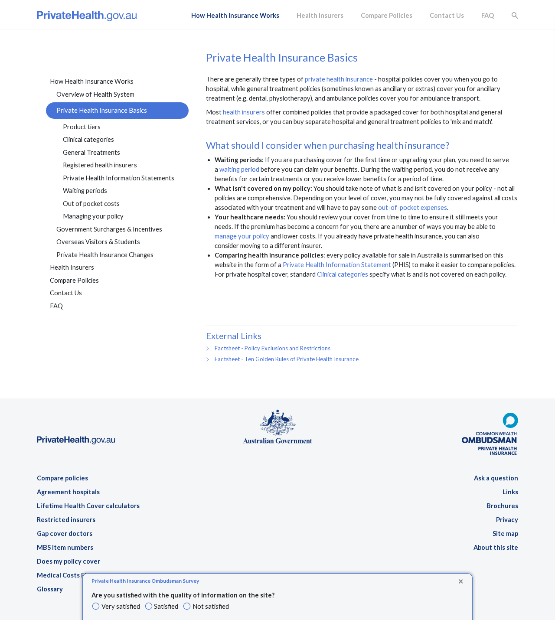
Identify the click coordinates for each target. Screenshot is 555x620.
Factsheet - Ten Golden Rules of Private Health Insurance (287, 359)
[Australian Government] (277, 425)
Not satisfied (211, 606)
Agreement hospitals (68, 492)
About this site (495, 547)
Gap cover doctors (64, 533)
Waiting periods (85, 190)
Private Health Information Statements (118, 178)
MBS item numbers (65, 547)
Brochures (502, 505)
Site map (505, 533)
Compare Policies (386, 15)
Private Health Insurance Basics (101, 110)
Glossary (50, 589)
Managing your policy (93, 216)
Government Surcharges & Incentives (109, 229)
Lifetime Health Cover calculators (88, 505)
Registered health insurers (100, 165)
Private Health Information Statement (337, 264)
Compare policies (62, 478)
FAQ (487, 15)
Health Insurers (320, 15)
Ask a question (496, 478)
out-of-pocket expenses (412, 207)
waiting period (239, 169)
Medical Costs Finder (69, 575)
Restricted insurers (66, 519)
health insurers (244, 112)
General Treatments (91, 152)
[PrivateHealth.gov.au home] (76, 414)
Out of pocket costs (91, 203)
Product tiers (82, 127)
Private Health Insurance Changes (104, 254)
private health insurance (339, 79)
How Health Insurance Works (235, 15)
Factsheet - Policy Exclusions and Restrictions (272, 348)
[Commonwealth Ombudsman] (490, 430)
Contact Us (447, 15)
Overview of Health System (95, 94)
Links (510, 492)
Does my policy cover (68, 561)
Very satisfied (120, 606)
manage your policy (242, 236)
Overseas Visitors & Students (98, 241)
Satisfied (166, 606)
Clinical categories (88, 139)
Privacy (507, 519)
